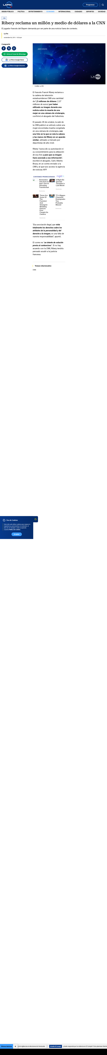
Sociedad (101, 12)
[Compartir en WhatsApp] (14, 48)
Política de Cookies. (15, 529)
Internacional (65, 12)
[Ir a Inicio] (7, 5)
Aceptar (16, 534)
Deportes (90, 12)
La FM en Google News (16, 60)
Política (21, 12)
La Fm (6, 34)
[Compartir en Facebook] (4, 48)
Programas (90, 5)
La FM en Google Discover (16, 65)
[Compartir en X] (9, 48)
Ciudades (78, 12)
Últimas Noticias (6, 1046)
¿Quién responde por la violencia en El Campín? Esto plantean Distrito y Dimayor (70, 1046)
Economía (50, 12)
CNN (34, 270)
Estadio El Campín (37, 1046)
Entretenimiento (35, 12)
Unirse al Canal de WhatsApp (16, 54)
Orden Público (8, 12)
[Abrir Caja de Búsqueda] (103, 5)
